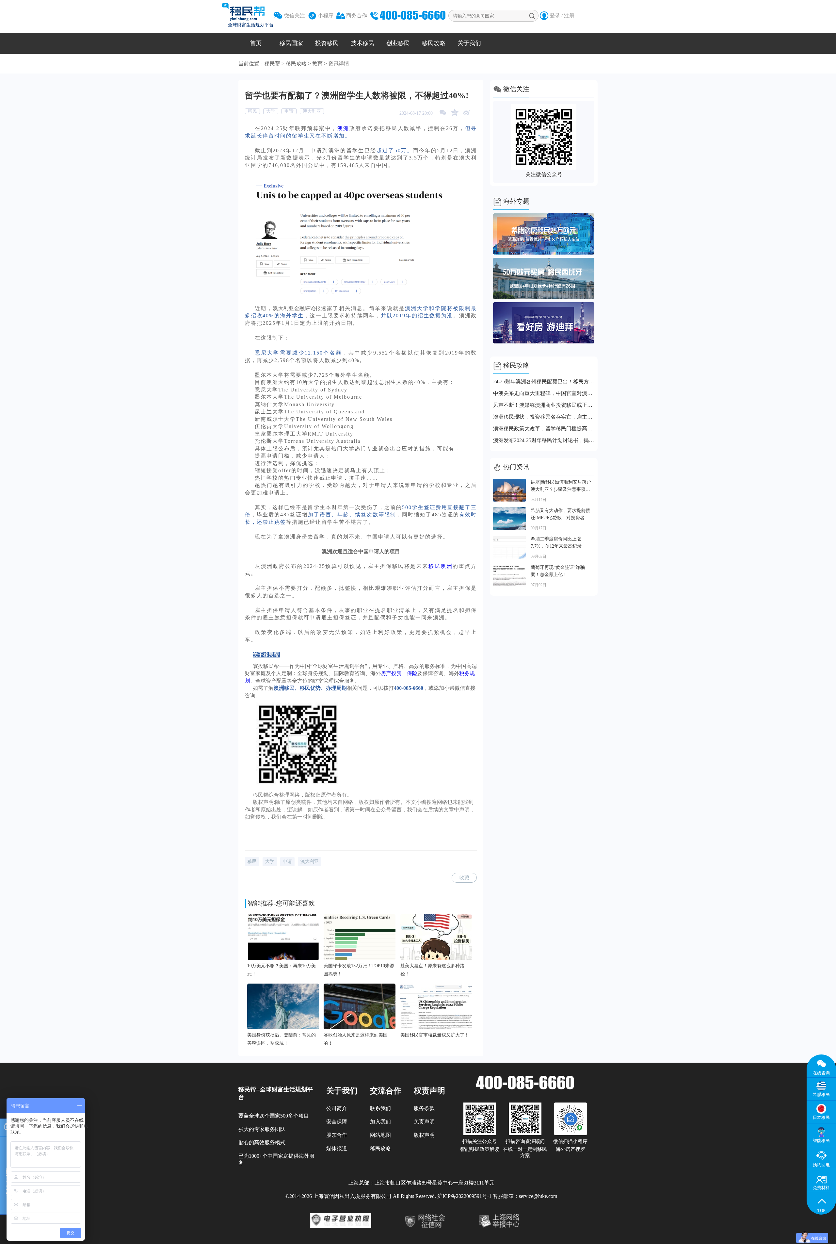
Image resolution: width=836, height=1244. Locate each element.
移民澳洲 (440, 566)
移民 (252, 111)
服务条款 (424, 1108)
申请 (289, 111)
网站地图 (380, 1135)
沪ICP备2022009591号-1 (464, 1196)
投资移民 (327, 43)
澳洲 (343, 128)
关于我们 (469, 43)
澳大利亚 (312, 111)
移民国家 (291, 43)
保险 (412, 673)
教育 (317, 63)
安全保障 (336, 1121)
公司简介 (336, 1108)
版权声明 (424, 1135)
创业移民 (398, 43)
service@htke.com (538, 1196)
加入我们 (380, 1121)
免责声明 (424, 1121)
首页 (256, 43)
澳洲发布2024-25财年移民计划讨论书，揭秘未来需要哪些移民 (543, 440)
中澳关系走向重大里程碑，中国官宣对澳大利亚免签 (543, 393)
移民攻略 (433, 43)
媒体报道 (336, 1148)
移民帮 (272, 63)
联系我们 (380, 1108)
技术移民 (362, 43)
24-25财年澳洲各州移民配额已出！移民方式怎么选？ (543, 381)
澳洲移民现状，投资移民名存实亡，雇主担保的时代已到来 (543, 417)
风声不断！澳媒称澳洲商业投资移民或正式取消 (543, 405)
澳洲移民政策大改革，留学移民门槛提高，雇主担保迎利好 (543, 428)
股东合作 (336, 1135)
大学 (270, 111)
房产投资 (391, 673)
